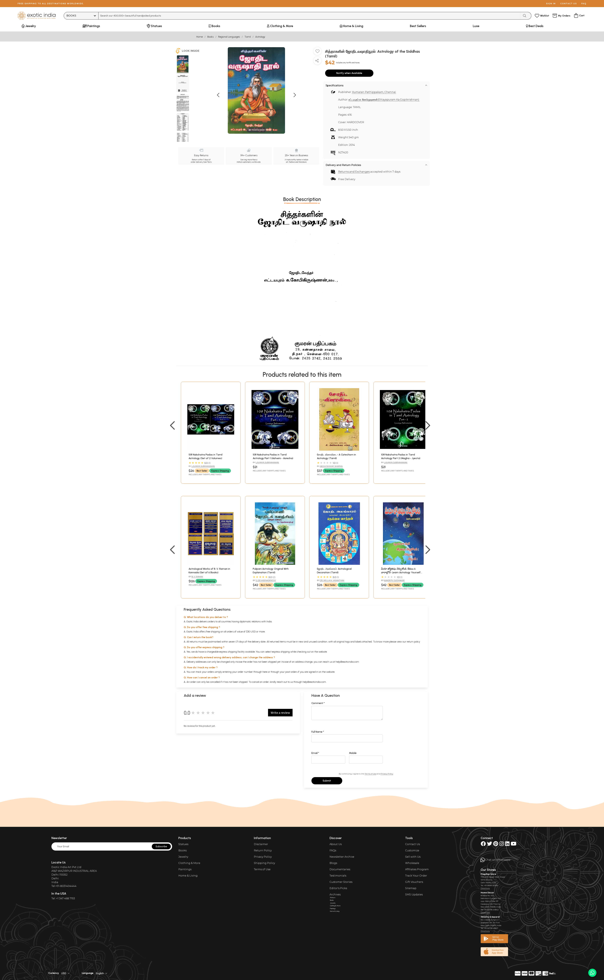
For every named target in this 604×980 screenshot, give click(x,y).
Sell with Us (412, 856)
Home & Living (188, 875)
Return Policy (263, 850)
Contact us (568, 3)
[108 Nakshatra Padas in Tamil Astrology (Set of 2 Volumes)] (210, 449)
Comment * (318, 703)
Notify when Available (349, 73)
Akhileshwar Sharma (331, 466)
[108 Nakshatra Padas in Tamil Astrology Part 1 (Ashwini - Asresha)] (275, 449)
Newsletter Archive (342, 856)
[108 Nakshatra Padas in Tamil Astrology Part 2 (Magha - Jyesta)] (403, 449)
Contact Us (412, 844)
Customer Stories (341, 881)
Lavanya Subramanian (203, 466)
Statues (183, 844)
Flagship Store (488, 874)
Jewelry (183, 856)
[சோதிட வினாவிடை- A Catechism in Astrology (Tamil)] (339, 449)
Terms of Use (370, 774)
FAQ (583, 3)
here (265, 671)
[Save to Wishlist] (317, 52)
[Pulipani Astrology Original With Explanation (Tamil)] (275, 563)
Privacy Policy (387, 774)
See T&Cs (207, 162)
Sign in (551, 3)
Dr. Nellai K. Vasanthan (332, 580)
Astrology (260, 36)
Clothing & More (189, 863)
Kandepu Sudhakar (394, 580)
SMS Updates (414, 894)
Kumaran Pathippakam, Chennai (374, 92)
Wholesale (412, 863)
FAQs (333, 850)
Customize (412, 850)
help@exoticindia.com (347, 661)
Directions (485, 888)
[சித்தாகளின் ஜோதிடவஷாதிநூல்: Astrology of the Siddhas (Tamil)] (182, 64)
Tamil (247, 36)
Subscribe (161, 846)
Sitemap (410, 888)
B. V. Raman (197, 576)
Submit (327, 780)
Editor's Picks (338, 888)
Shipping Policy (264, 863)
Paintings (184, 869)
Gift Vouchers (414, 881)
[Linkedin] (507, 844)
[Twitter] (489, 844)
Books (210, 36)
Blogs (333, 863)
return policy (413, 641)
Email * (315, 752)
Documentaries (340, 869)
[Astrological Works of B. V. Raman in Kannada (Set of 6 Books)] (210, 563)
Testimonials (338, 875)
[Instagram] (501, 844)
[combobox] (309, 16)
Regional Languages (229, 36)
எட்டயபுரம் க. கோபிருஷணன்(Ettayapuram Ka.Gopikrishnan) (384, 99)
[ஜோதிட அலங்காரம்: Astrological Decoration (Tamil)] (339, 563)
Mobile (353, 752)
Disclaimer (261, 844)
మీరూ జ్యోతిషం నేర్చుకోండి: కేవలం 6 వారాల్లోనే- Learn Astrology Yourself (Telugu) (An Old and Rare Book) (401, 572)
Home (199, 36)
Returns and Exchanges (354, 171)
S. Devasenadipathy (266, 580)
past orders (291, 671)
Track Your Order (416, 875)
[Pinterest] (495, 844)
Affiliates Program (417, 869)
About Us (336, 844)
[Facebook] (483, 844)
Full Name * (317, 731)
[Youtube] (513, 844)
